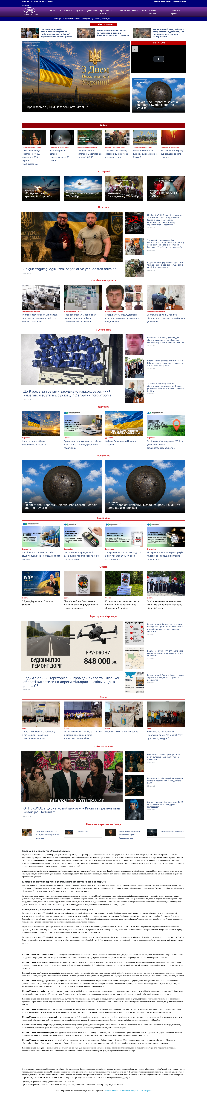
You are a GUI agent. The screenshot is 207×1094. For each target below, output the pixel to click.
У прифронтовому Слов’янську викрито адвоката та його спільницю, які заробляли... (80, 318)
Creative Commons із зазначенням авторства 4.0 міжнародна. (128, 1091)
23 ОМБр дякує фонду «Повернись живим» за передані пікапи (116, 153)
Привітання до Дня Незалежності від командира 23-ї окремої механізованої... (31, 157)
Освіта (135, 10)
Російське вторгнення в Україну (31, 147)
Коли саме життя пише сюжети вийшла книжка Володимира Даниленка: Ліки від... (122, 604)
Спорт (144, 10)
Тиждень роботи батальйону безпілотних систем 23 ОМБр (89, 153)
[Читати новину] (72, 244)
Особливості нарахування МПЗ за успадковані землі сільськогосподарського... (165, 444)
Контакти (25, 1)
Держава (79, 10)
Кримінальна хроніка (106, 12)
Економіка (125, 10)
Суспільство (92, 10)
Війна (52, 10)
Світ (59, 10)
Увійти (168, 1)
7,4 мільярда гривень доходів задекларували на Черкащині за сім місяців (41, 555)
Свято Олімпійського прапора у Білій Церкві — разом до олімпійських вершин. (38, 735)
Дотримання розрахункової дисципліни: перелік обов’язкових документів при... (81, 555)
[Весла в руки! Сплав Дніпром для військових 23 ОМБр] (145, 138)
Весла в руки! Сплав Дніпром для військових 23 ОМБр (145, 153)
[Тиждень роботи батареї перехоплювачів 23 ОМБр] (62, 138)
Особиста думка (175, 12)
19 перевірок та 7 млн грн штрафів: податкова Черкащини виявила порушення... (165, 555)
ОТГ (167, 10)
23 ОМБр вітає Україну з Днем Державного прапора (172, 153)
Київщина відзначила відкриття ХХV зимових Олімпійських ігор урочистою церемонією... (83, 735)
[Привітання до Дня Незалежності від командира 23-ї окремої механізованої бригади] (34, 138)
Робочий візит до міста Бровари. (122, 731)
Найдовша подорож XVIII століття (172, 831)
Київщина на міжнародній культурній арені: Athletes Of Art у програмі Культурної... (165, 735)
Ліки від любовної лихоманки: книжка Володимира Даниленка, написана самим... (81, 604)
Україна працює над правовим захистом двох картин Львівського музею (129, 834)
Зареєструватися (179, 1)
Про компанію (36, 1)
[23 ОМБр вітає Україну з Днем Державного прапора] (173, 138)
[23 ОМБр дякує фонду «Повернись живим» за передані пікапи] (117, 138)
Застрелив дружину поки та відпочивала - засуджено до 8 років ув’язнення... (166, 318)
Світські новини (153, 12)
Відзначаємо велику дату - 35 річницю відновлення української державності (47, 834)
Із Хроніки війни (83, 831)
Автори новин (159, 1)
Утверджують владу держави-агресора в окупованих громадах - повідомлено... (123, 318)
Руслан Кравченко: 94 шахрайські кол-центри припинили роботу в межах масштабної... (40, 318)
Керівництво (27, 5)
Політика (67, 10)
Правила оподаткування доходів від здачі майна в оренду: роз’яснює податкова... (83, 444)
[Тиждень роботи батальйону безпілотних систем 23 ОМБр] (90, 138)
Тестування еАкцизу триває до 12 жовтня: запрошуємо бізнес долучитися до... (123, 555)
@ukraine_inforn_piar (101, 18)
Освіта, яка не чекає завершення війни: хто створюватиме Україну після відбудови (164, 604)
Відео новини (47, 1)
